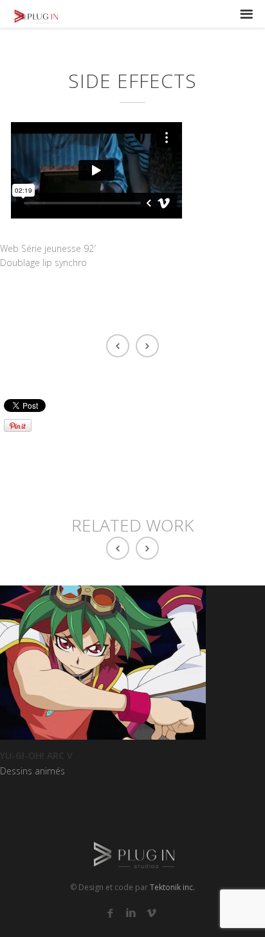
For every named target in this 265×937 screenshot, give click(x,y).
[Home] (29, 15)
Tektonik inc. (172, 887)
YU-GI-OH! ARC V (36, 755)
